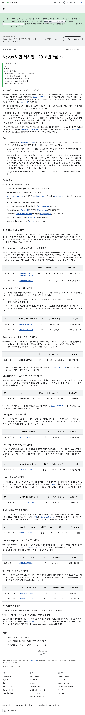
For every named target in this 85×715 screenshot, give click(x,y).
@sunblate (31, 218)
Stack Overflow (63, 690)
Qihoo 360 (11, 196)
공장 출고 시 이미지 (8, 690)
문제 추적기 (61, 693)
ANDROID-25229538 (26, 593)
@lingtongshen (45, 214)
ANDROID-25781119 (25, 533)
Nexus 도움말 (31, 622)
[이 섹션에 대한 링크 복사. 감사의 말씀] (14, 180)
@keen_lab (24, 210)
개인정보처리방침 (41, 705)
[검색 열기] (55, 2)
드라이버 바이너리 (8, 693)
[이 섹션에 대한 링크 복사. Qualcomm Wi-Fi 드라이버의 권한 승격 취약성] (44, 376)
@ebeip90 (32, 221)
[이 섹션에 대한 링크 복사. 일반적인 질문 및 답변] (23, 606)
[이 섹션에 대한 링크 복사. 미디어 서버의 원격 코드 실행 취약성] (35, 288)
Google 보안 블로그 (36, 686)
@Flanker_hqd (41, 210)
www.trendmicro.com (24, 214)
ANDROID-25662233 (26, 275)
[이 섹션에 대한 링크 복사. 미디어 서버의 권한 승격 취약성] (31, 510)
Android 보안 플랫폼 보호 (30, 130)
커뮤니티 (15, 705)
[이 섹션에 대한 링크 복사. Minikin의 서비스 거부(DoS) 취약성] (34, 445)
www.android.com (64, 683)
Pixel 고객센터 (62, 680)
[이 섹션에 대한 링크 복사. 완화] (8, 138)
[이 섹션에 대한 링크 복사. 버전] (9, 633)
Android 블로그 (35, 683)
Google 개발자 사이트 (41, 97)
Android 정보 (6, 705)
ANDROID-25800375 (26, 563)
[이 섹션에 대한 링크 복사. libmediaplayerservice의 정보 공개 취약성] (42, 540)
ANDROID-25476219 (26, 599)
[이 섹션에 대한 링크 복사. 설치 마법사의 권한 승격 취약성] (30, 571)
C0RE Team (19, 196)
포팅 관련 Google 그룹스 (37, 696)
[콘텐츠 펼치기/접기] (15, 63)
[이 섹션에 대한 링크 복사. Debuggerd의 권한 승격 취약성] (32, 414)
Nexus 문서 (24, 102)
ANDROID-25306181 (26, 281)
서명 (35, 517)
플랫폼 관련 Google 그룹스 (38, 690)
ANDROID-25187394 (27, 437)
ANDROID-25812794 (25, 324)
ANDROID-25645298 (26, 470)
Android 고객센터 (63, 676)
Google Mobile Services (65, 686)
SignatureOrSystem (48, 517)
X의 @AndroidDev (36, 680)
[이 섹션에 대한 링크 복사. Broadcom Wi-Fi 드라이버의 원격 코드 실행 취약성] (48, 248)
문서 (3, 9)
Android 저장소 (7, 676)
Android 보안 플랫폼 (28, 142)
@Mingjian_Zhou (60, 196)
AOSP (4, 49)
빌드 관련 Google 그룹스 (37, 693)
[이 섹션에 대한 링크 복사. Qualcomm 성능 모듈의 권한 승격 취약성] (40, 337)
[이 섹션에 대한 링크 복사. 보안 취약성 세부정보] (26, 230)
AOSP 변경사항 (8, 26)
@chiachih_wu (38, 196)
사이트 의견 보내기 (54, 705)
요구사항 (5, 680)
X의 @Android (34, 676)
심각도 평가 (9, 120)
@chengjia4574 (43, 206)
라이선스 (31, 705)
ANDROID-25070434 (26, 330)
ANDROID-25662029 (26, 273)
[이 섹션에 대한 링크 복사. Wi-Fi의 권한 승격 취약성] (26, 477)
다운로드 (5, 683)
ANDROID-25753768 (27, 503)
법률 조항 (23, 705)
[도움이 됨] (77, 49)
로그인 (80, 2)
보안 (15, 49)
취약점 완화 (76, 130)
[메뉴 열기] (3, 2)
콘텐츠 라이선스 (32, 661)
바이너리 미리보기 (8, 686)
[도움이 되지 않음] (81, 49)
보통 (53, 484)
